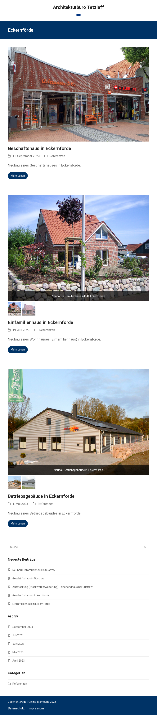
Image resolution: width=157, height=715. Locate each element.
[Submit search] (145, 547)
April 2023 (18, 660)
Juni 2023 (18, 643)
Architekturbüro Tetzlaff (78, 7)
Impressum (36, 708)
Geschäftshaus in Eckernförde (39, 148)
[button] (78, 14)
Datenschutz (16, 708)
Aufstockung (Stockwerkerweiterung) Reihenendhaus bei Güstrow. (52, 586)
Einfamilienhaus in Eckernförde (40, 322)
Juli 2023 (17, 635)
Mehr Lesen (18, 175)
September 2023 (22, 626)
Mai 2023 (18, 652)
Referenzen (57, 156)
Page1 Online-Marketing (34, 701)
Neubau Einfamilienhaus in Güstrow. (34, 570)
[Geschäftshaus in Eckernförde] (78, 94)
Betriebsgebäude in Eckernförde (41, 496)
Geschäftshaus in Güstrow (28, 578)
